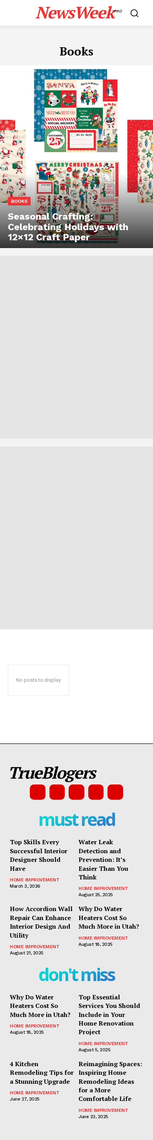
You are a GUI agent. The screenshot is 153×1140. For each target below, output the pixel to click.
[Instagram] (57, 792)
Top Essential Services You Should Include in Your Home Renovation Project (109, 1014)
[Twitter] (96, 792)
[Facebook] (38, 792)
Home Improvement (34, 880)
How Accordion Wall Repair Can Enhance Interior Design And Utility (41, 921)
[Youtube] (115, 792)
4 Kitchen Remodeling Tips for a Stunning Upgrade (42, 1073)
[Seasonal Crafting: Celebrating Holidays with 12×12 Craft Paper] (76, 156)
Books (19, 201)
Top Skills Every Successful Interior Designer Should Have (38, 855)
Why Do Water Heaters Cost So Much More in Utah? (108, 917)
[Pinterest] (76, 792)
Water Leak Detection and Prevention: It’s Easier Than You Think (103, 859)
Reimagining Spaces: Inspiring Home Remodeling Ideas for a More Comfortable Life (110, 1081)
